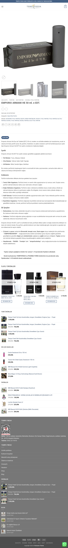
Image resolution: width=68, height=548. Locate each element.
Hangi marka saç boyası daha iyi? (17, 513)
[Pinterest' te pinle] (15, 124)
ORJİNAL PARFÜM (24, 120)
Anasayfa (4, 464)
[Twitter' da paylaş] (9, 124)
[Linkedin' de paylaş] (18, 124)
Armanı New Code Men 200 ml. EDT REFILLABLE (30, 298)
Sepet (35, 543)
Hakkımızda (49, 543)
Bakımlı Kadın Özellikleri (14, 530)
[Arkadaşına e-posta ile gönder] (12, 124)
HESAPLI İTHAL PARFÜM (42, 118)
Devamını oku (7, 301)
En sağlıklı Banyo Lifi (13, 525)
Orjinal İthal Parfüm (32, 100)
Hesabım (4, 467)
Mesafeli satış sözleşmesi (9, 457)
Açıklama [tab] (5, 137)
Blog (2, 474)
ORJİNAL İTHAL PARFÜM (12, 120)
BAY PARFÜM (19, 100)
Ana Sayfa (4, 100)
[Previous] (4, 46)
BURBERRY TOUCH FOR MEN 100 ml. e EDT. (8, 297)
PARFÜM (11, 100)
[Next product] (3, 109)
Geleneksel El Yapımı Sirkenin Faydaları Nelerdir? (22, 519)
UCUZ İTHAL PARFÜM (34, 120)
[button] (2, 6)
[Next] (63, 46)
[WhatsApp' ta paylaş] (3, 124)
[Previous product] (6, 109)
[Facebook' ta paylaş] (6, 124)
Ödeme (30, 543)
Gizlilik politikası (6, 450)
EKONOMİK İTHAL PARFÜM (13, 118)
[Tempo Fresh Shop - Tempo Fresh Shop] (34, 6)
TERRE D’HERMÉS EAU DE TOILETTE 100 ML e (52, 297)
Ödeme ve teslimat (7, 460)
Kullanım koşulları (7, 454)
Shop (3, 471)
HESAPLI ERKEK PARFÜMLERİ (27, 118)
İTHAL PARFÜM (53, 118)
